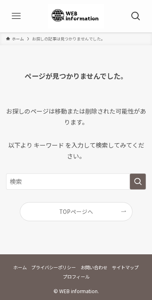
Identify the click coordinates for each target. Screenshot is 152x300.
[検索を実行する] (138, 181)
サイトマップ (125, 267)
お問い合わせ (94, 267)
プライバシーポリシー (53, 267)
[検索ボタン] (136, 16)
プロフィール (76, 276)
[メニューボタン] (16, 16)
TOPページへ (76, 211)
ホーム (20, 267)
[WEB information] (76, 16)
